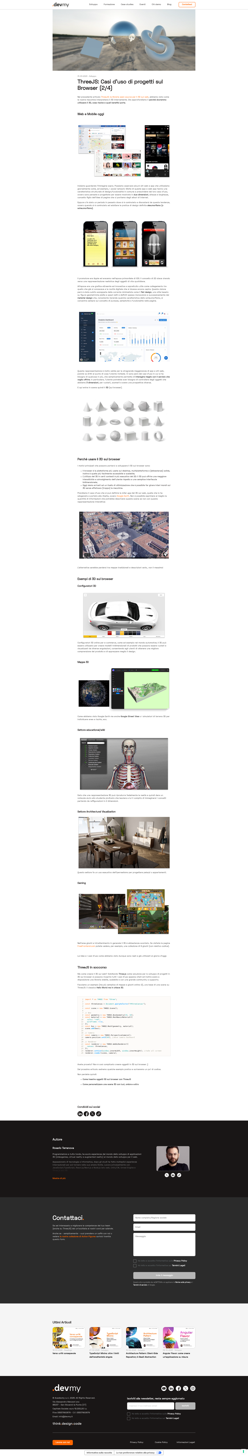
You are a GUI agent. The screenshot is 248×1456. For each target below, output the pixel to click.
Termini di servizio (140, 1285)
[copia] (98, 1113)
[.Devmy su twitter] (167, 1175)
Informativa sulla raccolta (99, 1452)
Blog (169, 4)
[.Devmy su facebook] (178, 1388)
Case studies (127, 4)
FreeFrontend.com (86, 946)
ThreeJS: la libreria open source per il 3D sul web (125, 97)
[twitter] (92, 1113)
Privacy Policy (180, 1261)
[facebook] (86, 1113)
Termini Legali (178, 1265)
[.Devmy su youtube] (163, 1388)
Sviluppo (93, 4)
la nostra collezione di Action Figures (78, 1237)
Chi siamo (156, 4)
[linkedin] (80, 1113)
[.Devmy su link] (179, 1175)
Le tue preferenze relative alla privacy (135, 1452)
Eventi (143, 4)
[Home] (61, 4)
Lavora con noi (63, 1442)
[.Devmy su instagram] (192, 1388)
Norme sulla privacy (183, 1282)
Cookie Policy (161, 1442)
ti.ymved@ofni (66, 1417)
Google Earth (123, 496)
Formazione (109, 4)
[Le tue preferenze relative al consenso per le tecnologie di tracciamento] (243, 1451)
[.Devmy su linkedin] (173, 1175)
